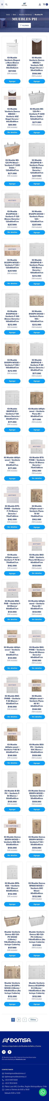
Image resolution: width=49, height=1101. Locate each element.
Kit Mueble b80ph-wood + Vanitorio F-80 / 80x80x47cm (12, 461)
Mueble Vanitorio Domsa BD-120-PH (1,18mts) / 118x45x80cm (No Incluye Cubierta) (37, 937)
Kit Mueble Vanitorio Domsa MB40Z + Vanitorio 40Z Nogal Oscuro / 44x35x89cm (12, 115)
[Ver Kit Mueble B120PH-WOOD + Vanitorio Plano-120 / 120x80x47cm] (36, 200)
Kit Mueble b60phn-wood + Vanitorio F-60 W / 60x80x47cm (12, 748)
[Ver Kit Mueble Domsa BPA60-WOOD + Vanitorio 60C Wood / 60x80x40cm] (36, 872)
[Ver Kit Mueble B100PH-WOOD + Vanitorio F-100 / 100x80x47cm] (12, 348)
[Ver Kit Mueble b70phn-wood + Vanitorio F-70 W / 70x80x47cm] (12, 543)
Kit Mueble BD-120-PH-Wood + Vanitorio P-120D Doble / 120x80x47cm (12, 165)
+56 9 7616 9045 (11, 1083)
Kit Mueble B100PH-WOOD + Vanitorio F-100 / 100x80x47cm (12, 364)
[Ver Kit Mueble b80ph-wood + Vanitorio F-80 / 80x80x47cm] (12, 446)
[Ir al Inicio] (24, 4)
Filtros (25, 25)
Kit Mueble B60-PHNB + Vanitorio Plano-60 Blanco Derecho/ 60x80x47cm (37, 652)
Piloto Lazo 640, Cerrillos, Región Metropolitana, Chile (26, 1086)
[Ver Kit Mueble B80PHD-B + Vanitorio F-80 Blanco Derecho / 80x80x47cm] (12, 397)
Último (33, 1020)
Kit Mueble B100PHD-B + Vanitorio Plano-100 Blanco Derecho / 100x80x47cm (37, 266)
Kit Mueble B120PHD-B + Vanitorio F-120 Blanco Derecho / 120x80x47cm (12, 216)
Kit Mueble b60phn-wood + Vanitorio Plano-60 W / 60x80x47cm (37, 701)
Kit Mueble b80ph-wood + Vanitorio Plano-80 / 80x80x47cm (36, 413)
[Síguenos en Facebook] (9, 1052)
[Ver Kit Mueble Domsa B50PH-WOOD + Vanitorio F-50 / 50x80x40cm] (36, 825)
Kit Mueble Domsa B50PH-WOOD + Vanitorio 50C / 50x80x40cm (37, 795)
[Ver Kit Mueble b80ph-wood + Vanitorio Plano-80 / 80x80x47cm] (36, 397)
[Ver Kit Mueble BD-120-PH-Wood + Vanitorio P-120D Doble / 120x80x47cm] (12, 149)
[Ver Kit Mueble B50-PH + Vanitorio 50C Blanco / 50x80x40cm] (36, 733)
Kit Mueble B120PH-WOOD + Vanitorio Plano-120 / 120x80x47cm (37, 216)
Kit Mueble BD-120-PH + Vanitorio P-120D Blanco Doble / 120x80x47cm (36, 114)
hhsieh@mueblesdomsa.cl (15, 1073)
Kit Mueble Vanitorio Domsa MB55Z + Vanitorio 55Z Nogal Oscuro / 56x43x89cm (36, 64)
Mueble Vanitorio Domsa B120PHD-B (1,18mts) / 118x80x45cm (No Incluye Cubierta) (37, 988)
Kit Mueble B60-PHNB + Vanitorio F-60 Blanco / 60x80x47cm (12, 700)
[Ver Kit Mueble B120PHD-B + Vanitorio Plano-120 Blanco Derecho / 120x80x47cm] (36, 149)
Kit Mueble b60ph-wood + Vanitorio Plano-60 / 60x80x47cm (36, 605)
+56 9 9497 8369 (11, 1080)
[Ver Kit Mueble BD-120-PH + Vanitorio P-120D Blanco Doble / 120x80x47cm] (36, 97)
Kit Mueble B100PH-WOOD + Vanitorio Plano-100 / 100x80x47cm (37, 316)
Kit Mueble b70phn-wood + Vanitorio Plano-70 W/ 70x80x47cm (37, 511)
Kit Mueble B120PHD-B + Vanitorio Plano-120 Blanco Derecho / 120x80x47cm (37, 166)
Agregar (12, 81)
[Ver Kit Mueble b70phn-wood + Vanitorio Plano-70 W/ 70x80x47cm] (36, 495)
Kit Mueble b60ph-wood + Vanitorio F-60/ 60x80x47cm (12, 651)
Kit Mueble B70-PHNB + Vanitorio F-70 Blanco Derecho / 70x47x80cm (12, 511)
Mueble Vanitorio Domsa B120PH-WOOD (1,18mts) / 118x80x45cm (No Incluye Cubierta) (12, 988)
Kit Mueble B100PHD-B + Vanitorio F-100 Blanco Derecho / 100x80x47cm (12, 316)
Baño (14, 15)
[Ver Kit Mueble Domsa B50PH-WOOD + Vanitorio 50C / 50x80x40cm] (36, 779)
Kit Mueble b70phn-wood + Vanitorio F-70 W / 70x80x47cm (12, 559)
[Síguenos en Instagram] (4, 1052)
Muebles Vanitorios (25, 15)
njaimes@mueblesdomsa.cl (15, 1077)
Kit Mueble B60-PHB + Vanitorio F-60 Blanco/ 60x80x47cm (12, 605)
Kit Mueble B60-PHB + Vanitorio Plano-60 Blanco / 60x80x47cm (37, 559)
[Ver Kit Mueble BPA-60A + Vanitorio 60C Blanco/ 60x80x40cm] (12, 872)
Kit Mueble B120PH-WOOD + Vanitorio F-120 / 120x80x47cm (12, 264)
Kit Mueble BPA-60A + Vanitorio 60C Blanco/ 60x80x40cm (12, 887)
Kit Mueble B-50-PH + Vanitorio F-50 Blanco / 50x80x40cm (12, 795)
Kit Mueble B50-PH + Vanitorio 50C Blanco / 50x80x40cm (36, 748)
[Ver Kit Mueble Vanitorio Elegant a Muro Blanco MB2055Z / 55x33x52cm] (12, 46)
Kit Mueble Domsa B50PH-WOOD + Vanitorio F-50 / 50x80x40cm (37, 841)
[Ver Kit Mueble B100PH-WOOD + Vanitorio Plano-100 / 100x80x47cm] (36, 300)
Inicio (8, 15)
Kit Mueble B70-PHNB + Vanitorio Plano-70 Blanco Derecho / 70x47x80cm (37, 462)
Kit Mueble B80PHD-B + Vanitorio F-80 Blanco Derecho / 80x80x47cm (12, 414)
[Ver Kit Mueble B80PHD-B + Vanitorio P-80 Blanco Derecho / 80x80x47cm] (36, 348)
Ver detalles (12, 132)
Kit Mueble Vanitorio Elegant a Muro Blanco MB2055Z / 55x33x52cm (12, 62)
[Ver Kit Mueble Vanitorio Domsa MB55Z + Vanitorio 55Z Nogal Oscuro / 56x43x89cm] (36, 46)
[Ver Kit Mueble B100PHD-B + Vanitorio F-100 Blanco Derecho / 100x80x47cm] (12, 300)
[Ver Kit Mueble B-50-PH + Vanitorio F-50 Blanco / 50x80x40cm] (12, 779)
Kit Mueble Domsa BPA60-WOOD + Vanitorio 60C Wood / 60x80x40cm (37, 888)
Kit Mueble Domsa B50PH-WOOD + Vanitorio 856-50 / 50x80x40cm (12, 841)
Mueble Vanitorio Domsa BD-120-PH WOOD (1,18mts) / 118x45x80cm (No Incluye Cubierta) (12, 938)
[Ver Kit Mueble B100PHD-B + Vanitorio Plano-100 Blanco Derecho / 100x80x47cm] (36, 249)
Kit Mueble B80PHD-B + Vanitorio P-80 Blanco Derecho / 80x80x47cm (37, 365)
